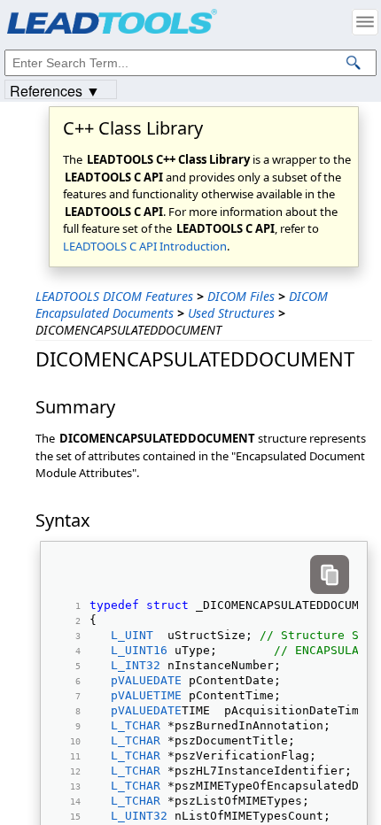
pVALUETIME (146, 695)
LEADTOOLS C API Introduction (145, 246)
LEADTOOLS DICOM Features (114, 296)
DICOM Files (241, 296)
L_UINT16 (139, 650)
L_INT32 (135, 665)
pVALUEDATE (146, 680)
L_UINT (132, 635)
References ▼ (55, 90)
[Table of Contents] (365, 22)
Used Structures (231, 313)
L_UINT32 (139, 815)
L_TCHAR (135, 725)
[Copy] (329, 574)
